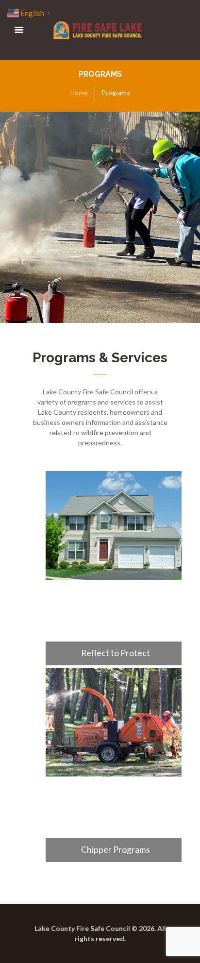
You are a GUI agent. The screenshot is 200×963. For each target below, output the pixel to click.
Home (78, 93)
